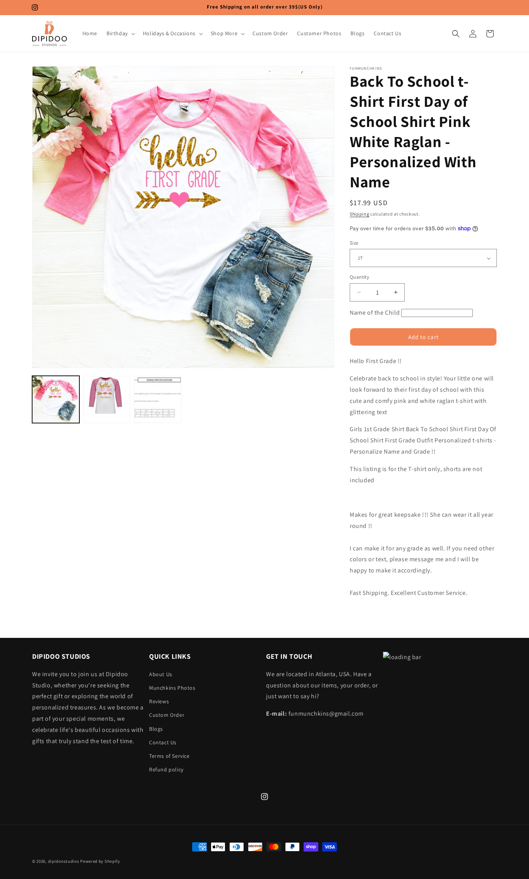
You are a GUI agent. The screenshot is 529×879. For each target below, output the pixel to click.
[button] (120, 33)
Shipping (359, 214)
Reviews (159, 700)
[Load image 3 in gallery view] (157, 399)
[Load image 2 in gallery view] (107, 399)
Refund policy (166, 769)
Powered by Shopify (100, 861)
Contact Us (163, 741)
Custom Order (166, 714)
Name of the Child (375, 312)
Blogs (156, 728)
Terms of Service (169, 755)
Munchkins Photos (172, 687)
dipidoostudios (63, 861)
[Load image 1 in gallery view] (55, 399)
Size (354, 243)
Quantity (359, 277)
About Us (160, 673)
